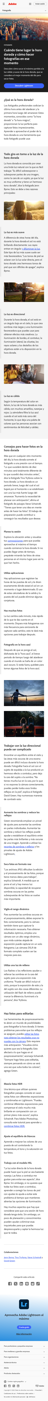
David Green (9, 1260)
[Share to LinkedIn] (21, 1283)
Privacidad (38, 1390)
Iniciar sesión (40, 4)
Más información (24, 1334)
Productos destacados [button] (12, 1373)
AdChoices (32, 1397)
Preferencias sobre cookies (25, 1393)
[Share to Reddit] (32, 1283)
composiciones (15, 540)
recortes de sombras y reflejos (19, 846)
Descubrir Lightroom (24, 85)
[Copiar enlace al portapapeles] (38, 1283)
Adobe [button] (6, 1368)
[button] (30, 4)
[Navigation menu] (3, 4)
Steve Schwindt (34, 1257)
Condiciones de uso (10, 1393)
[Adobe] (12, 4)
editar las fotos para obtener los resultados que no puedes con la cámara (21, 1037)
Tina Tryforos (21, 1257)
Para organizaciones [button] (11, 1357)
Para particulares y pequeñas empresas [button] (18, 1346)
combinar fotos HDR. (14, 1126)
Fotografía (6, 10)
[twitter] (14, 1386)
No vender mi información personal (14, 1397)
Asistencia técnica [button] (10, 1362)
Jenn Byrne (9, 1257)
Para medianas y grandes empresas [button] (17, 1351)
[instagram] (9, 1386)
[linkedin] (18, 1386)
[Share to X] (15, 1283)
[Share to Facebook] (10, 1283)
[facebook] (5, 1386)
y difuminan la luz (31, 248)
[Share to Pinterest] (27, 1283)
